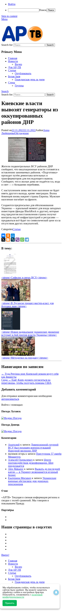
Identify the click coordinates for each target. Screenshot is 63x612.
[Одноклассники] (8, 236)
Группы (19, 85)
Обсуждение (21, 133)
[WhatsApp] (22, 240)
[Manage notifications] (56, 592)
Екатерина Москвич (19, 478)
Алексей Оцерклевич (20, 459)
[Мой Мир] (13, 236)
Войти (11, 4)
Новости (13, 61)
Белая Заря (14, 76)
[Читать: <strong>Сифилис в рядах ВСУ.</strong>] (9, 274)
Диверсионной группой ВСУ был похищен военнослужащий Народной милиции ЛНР (33, 447)
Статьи (12, 70)
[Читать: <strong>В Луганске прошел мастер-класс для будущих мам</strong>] (15, 300)
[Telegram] (27, 240)
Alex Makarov (16, 469)
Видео (18, 64)
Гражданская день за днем (30, 79)
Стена (11, 82)
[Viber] (17, 240)
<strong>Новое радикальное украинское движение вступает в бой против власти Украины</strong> (30, 333)
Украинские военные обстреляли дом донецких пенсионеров (32, 481)
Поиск (43, 10)
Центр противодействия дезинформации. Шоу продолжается (31, 462)
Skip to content (9, 16)
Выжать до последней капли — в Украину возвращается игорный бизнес (34, 472)
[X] (3, 240)
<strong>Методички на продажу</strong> (24, 357)
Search (5, 91)
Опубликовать (23, 73)
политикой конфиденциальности (23, 595)
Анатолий (14, 444)
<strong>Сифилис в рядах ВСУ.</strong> (24, 277)
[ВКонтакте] (3, 236)
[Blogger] (8, 240)
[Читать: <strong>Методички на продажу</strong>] (18, 354)
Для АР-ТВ (14, 67)
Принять (9, 603)
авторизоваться (10, 399)
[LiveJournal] (13, 240)
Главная (12, 58)
